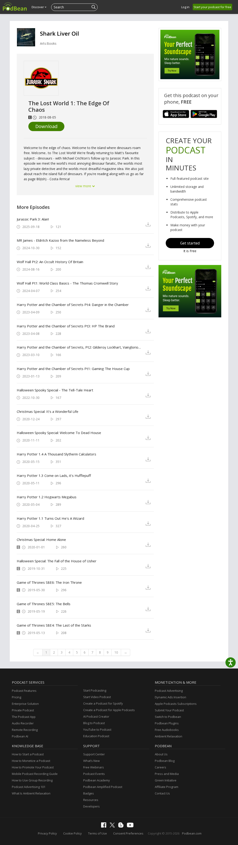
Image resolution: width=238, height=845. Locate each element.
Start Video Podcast (97, 697)
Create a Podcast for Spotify (103, 703)
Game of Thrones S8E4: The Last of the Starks (54, 625)
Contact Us (162, 793)
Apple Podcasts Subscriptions (176, 704)
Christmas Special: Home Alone (41, 539)
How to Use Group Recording (32, 780)
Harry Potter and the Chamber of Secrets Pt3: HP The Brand (66, 326)
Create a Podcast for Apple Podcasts (109, 710)
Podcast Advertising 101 (28, 787)
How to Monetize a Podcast (31, 761)
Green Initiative (165, 780)
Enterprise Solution (25, 704)
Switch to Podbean (168, 717)
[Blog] (122, 826)
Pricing (16, 697)
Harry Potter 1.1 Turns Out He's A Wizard (50, 518)
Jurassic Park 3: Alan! (33, 219)
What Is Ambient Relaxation (31, 793)
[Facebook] (105, 826)
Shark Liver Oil (59, 33)
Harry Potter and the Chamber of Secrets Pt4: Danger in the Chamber (73, 304)
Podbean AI (20, 736)
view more (83, 186)
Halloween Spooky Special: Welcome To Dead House (59, 433)
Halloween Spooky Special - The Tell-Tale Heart (55, 390)
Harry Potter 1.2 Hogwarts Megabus (46, 497)
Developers (91, 806)
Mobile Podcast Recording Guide (35, 774)
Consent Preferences (128, 833)
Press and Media (167, 774)
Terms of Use (97, 833)
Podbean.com (192, 833)
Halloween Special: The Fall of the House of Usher (56, 561)
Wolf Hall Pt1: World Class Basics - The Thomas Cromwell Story (67, 283)
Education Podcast (96, 736)
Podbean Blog (165, 761)
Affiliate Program (166, 787)
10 (116, 652)
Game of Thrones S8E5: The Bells (43, 604)
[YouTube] (131, 826)
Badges (88, 793)
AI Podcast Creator (96, 716)
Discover (38, 7)
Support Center (94, 754)
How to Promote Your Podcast (33, 767)
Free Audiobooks (167, 730)
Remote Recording (25, 730)
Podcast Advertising (169, 691)
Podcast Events (94, 774)
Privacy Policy (47, 833)
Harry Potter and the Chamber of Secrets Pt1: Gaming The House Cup (73, 369)
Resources (90, 800)
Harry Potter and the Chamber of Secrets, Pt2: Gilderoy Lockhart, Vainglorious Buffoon (79, 347)
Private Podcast (23, 710)
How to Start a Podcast (28, 754)
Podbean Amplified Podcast (102, 787)
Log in (185, 7)
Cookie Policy (72, 833)
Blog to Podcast (94, 723)
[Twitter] (113, 826)
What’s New (91, 761)
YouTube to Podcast (97, 729)
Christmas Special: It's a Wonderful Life (47, 411)
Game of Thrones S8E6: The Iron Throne (49, 582)
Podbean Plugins (167, 723)
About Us (161, 754)
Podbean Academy (96, 780)
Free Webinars (93, 767)
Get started (190, 243)
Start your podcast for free (212, 7)
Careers (160, 767)
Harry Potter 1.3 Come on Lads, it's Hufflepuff (54, 475)
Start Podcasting (94, 690)
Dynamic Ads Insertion (170, 697)
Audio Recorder (23, 723)
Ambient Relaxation (168, 736)
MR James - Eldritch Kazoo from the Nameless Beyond (60, 240)
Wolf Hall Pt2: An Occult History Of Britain (50, 262)
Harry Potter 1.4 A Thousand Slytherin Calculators (56, 454)
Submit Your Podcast (169, 710)
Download (46, 126)
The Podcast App (24, 717)
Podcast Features (24, 691)
